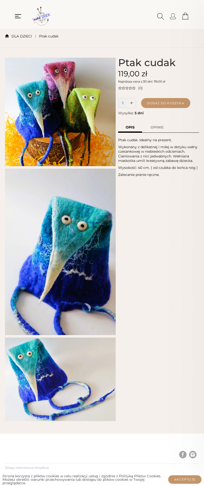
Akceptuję (185, 479)
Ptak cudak (48, 36)
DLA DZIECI (21, 36)
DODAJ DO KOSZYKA (165, 103)
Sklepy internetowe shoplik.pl (27, 468)
